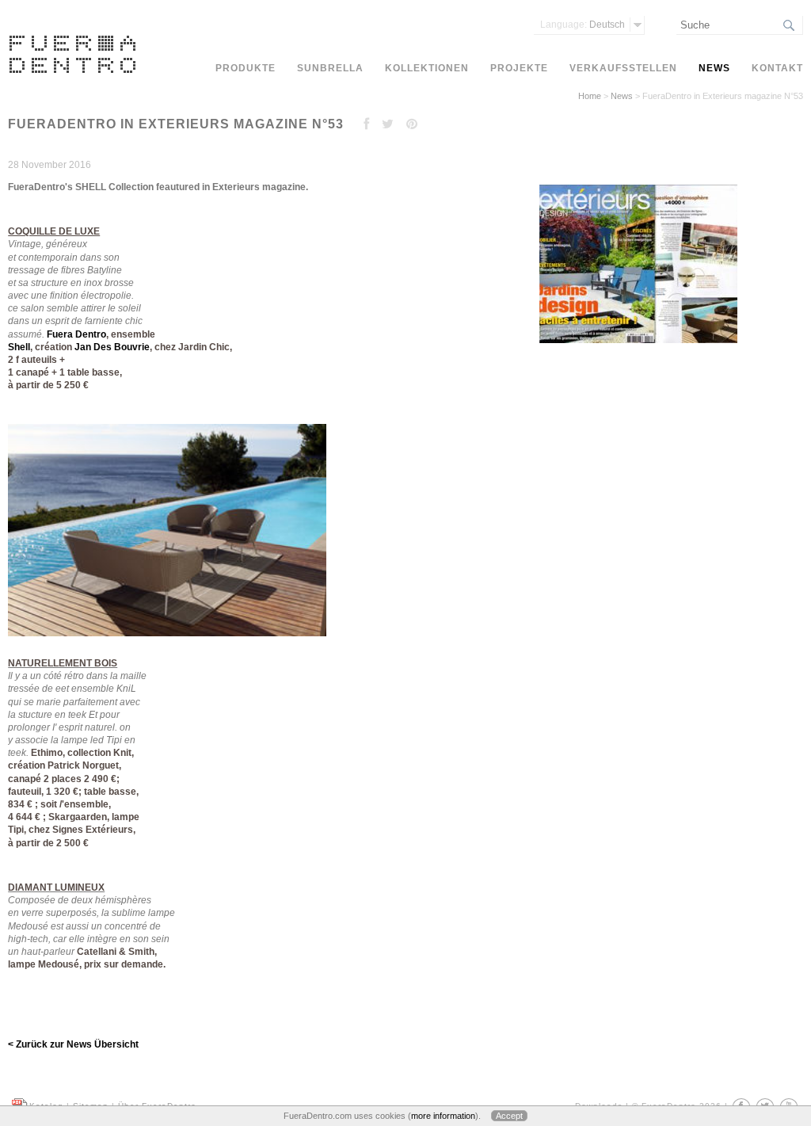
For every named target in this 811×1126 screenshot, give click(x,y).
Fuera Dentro (76, 334)
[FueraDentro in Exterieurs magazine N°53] (636, 343)
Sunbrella (330, 68)
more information (443, 1115)
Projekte (519, 68)
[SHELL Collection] (171, 641)
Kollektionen (427, 68)
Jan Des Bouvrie (112, 347)
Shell (19, 347)
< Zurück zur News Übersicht (73, 1044)
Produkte (245, 68)
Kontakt (777, 68)
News (622, 96)
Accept (509, 1115)
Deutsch (582, 24)
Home (589, 96)
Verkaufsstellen (623, 68)
